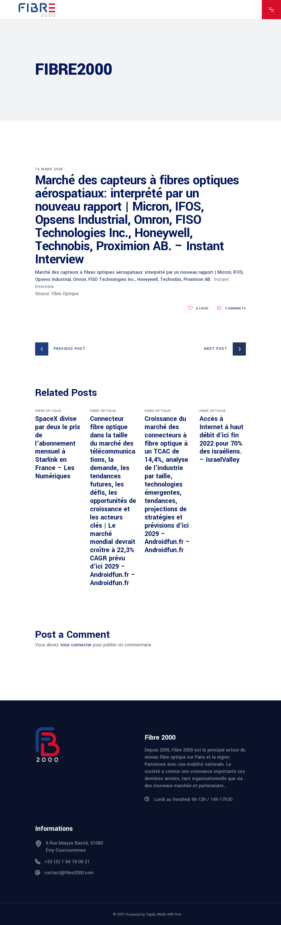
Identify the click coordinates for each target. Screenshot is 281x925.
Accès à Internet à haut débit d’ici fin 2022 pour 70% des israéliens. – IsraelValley (221, 439)
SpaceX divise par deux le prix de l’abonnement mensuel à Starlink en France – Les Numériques (57, 447)
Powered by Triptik (140, 914)
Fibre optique (48, 411)
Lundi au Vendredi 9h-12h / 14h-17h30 (193, 799)
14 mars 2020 (49, 169)
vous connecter (76, 645)
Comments (235, 308)
